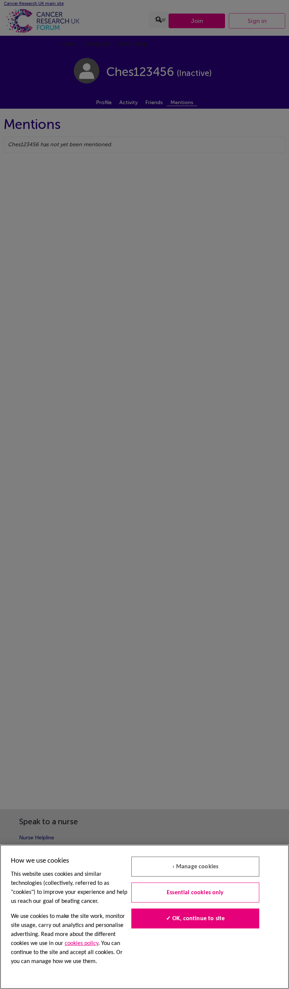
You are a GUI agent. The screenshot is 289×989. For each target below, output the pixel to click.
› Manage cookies (195, 867)
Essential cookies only (195, 893)
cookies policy (81, 943)
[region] (144, 917)
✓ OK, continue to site (195, 919)
